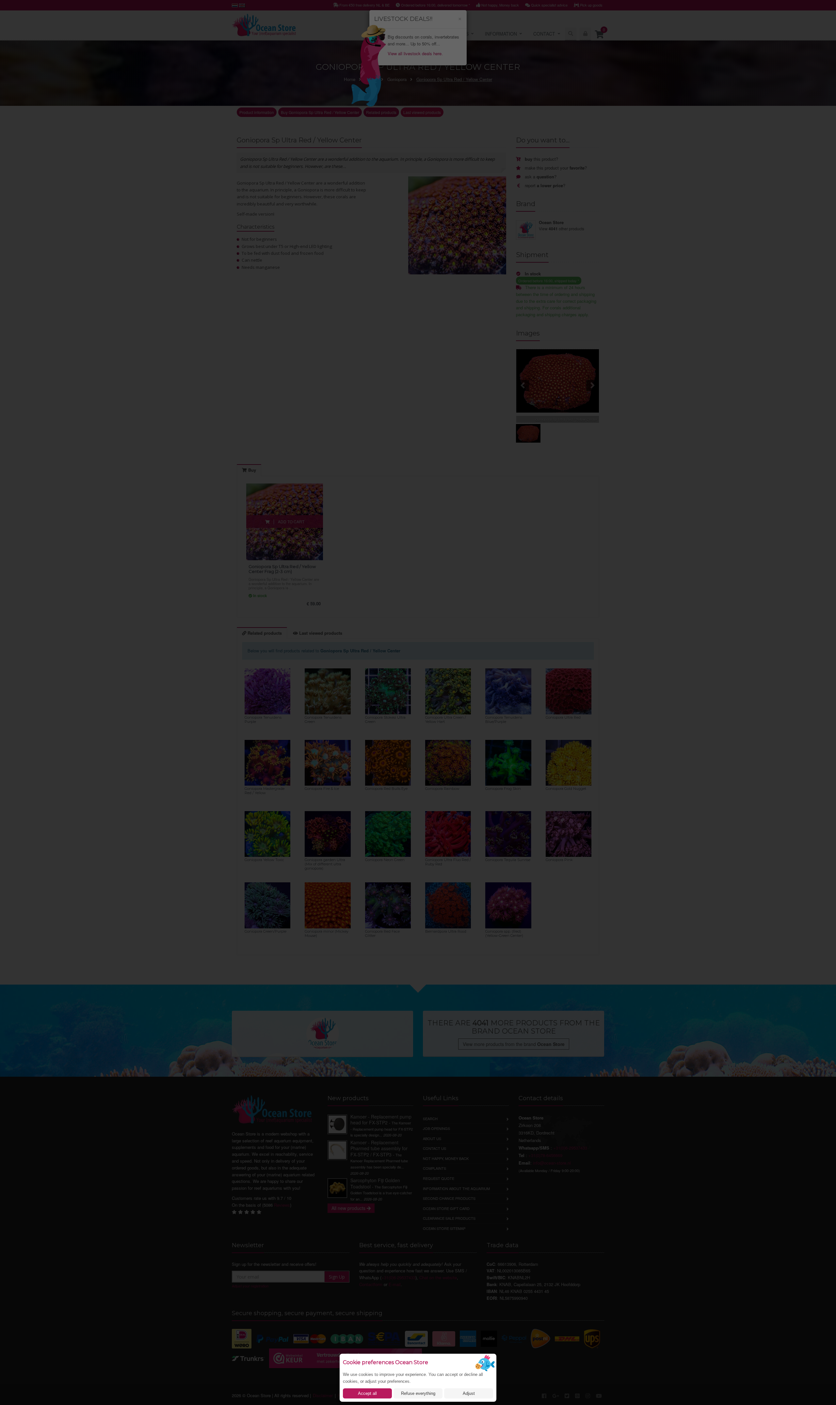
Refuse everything (418, 1393)
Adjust (469, 1393)
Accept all (367, 1393)
